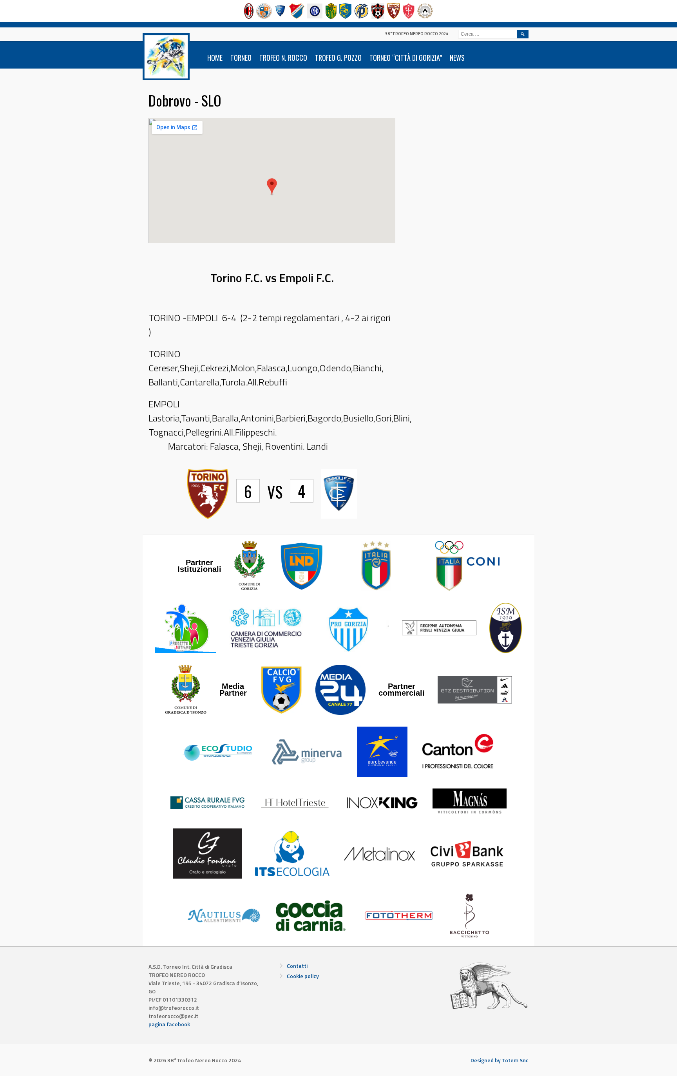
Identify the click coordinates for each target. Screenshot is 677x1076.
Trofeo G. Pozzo (338, 57)
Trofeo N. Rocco (283, 57)
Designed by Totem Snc (500, 1060)
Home (215, 57)
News (457, 57)
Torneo (241, 57)
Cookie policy (303, 976)
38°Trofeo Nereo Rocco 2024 (416, 34)
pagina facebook (169, 1024)
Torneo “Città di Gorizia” (405, 57)
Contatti (297, 966)
